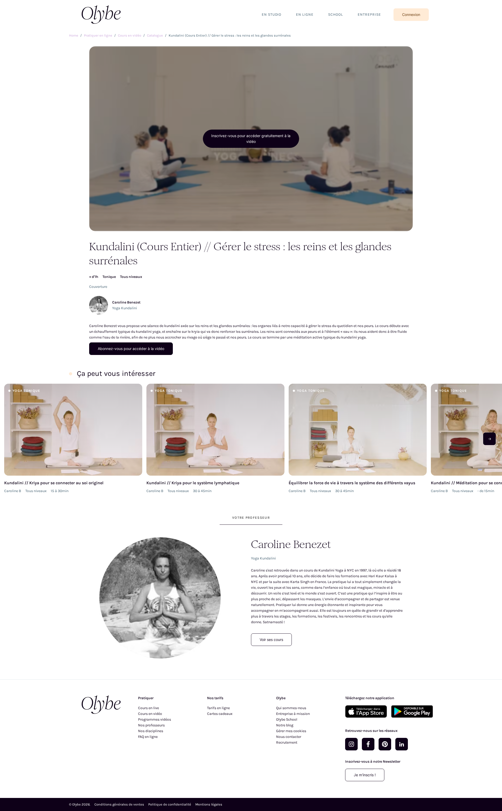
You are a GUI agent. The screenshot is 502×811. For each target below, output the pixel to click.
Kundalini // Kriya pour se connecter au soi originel (54, 482)
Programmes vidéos (154, 719)
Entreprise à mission (293, 713)
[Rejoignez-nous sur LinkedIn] (401, 744)
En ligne (304, 14)
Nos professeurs (151, 725)
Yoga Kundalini (124, 308)
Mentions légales (208, 804)
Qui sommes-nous (291, 708)
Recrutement (286, 742)
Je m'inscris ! (365, 775)
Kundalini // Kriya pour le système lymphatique (192, 482)
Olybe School (286, 719)
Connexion (411, 14)
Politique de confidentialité (169, 804)
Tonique (109, 277)
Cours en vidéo (150, 713)
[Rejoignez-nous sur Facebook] (368, 744)
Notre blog (284, 725)
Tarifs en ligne (218, 708)
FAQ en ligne (148, 736)
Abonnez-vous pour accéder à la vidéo (131, 348)
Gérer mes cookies (291, 731)
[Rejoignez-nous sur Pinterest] (385, 744)
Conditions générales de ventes (119, 804)
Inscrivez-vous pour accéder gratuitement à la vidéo (250, 138)
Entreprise (369, 14)
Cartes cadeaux (219, 713)
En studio (272, 14)
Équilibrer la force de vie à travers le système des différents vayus (352, 482)
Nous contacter (288, 736)
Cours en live (148, 708)
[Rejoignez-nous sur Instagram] (351, 744)
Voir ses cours (271, 639)
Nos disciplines (150, 731)
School (335, 14)
